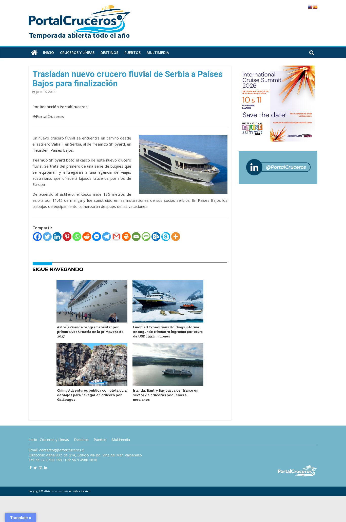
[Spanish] (315, 7)
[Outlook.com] (155, 236)
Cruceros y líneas (77, 52)
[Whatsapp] (76, 236)
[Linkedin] (57, 236)
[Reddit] (86, 236)
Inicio (48, 52)
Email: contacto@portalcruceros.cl (56, 450)
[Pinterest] (67, 236)
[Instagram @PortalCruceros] (40, 467)
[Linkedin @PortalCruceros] (45, 467)
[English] (310, 7)
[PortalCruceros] (34, 52)
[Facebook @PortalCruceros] (31, 467)
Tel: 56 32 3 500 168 (45, 459)
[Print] (126, 236)
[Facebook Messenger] (96, 236)
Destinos (109, 52)
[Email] (136, 236)
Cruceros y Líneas (54, 439)
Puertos (132, 52)
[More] (175, 236)
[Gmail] (116, 236)
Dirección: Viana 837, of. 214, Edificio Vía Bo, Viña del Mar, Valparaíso (85, 455)
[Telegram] (106, 236)
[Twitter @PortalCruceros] (35, 467)
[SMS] (146, 236)
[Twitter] (47, 236)
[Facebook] (37, 236)
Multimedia (158, 52)
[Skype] (165, 236)
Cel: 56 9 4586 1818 (81, 459)
